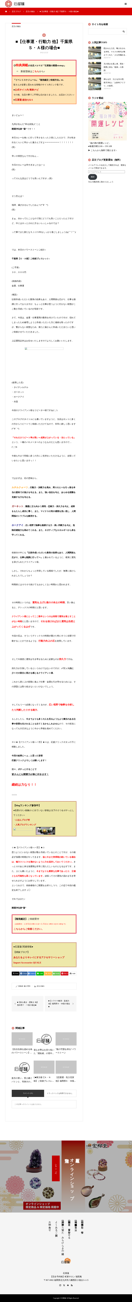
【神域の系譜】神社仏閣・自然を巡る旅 (76, 1223)
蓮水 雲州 (27, 986)
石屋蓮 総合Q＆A (24, 99)
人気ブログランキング (25, 825)
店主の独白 (16, 26)
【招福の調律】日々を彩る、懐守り (82, 1225)
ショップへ (56, 1168)
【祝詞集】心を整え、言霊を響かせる (69, 1228)
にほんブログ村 (22, 820)
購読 (92, 177)
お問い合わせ (49, 1224)
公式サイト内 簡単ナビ (27, 89)
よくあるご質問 (56, 1226)
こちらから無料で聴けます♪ (104, 150)
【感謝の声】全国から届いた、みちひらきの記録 (62, 1235)
